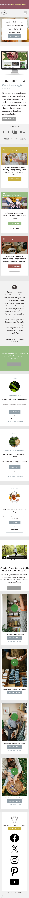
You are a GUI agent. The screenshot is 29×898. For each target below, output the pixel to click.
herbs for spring (19, 450)
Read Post (14, 412)
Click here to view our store (14, 641)
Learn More (14, 36)
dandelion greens (9, 450)
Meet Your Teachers (14, 588)
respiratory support (16, 505)
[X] (14, 854)
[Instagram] (14, 864)
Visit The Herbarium (8, 118)
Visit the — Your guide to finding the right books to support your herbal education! (14, 356)
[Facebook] (14, 842)
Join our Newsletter (14, 828)
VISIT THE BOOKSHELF (14, 364)
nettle (19, 395)
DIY (9, 505)
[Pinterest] (14, 876)
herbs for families (12, 395)
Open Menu (25, 12)
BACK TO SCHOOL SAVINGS (18, 4)
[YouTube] (14, 887)
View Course (15, 179)
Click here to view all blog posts (14, 421)
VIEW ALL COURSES (15, 183)
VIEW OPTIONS (14, 638)
